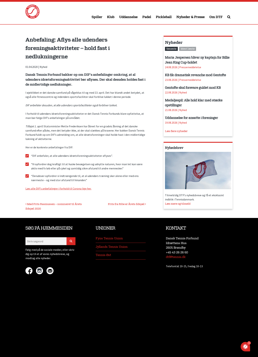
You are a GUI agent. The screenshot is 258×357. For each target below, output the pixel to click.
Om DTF (216, 17)
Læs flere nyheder (176, 131)
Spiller (97, 17)
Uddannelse (128, 17)
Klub (110, 17)
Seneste (171, 48)
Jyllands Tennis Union (112, 247)
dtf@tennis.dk (176, 257)
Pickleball (164, 17)
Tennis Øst (103, 255)
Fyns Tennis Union (109, 238)
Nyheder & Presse (190, 17)
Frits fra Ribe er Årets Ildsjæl (126, 204)
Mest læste (188, 48)
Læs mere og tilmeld (177, 204)
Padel (146, 17)
